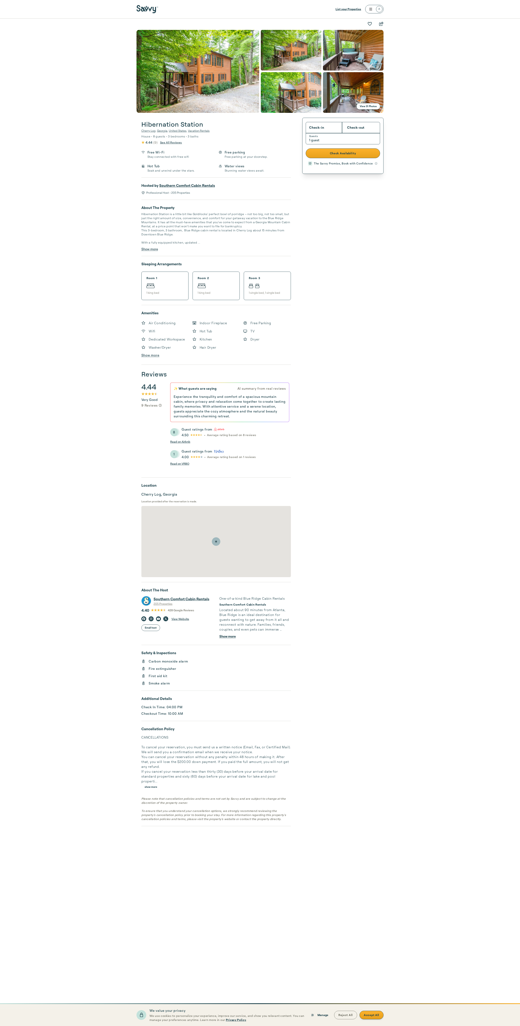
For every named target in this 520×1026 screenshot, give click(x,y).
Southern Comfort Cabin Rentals (187, 185)
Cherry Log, (148, 130)
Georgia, (162, 130)
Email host (151, 627)
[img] (160, 405)
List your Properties (348, 9)
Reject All (345, 1015)
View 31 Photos (368, 106)
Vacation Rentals (199, 130)
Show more (149, 249)
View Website (180, 619)
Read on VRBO (179, 463)
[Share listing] (381, 24)
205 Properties (163, 603)
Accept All (371, 1015)
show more (151, 786)
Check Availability (343, 153)
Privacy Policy (236, 1020)
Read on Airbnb (180, 441)
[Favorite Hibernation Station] (369, 24)
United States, (178, 130)
